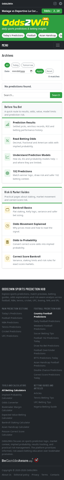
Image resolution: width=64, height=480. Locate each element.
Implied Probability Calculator (12, 396)
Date (7, 71)
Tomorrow (28, 65)
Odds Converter (10, 402)
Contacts (54, 474)
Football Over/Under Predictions (44, 352)
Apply (40, 71)
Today (16, 65)
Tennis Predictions (11, 326)
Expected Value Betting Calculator (14, 416)
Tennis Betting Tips (44, 397)
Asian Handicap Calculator (15, 426)
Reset (49, 71)
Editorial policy (21, 474)
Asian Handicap (48, 35)
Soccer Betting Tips (44, 333)
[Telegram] (60, 3)
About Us (6, 474)
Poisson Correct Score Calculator (13, 433)
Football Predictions (12, 317)
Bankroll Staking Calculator (16, 422)
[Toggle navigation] (57, 45)
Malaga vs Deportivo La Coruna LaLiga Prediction (20, 11)
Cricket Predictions (11, 331)
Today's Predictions (13, 35)
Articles (38, 393)
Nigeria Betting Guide (45, 406)
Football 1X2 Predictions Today (46, 339)
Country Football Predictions (43, 315)
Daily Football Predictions (47, 321)
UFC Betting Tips (42, 402)
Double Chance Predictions (48, 370)
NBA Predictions (10, 322)
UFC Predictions (10, 335)
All (7, 65)
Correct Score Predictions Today (47, 376)
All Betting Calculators (14, 390)
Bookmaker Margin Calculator (12, 408)
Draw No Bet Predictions (46, 345)
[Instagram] (55, 3)
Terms (44, 474)
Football (31, 35)
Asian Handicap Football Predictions (46, 364)
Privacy (35, 474)
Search (56, 95)
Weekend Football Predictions (43, 327)
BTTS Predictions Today (46, 357)
